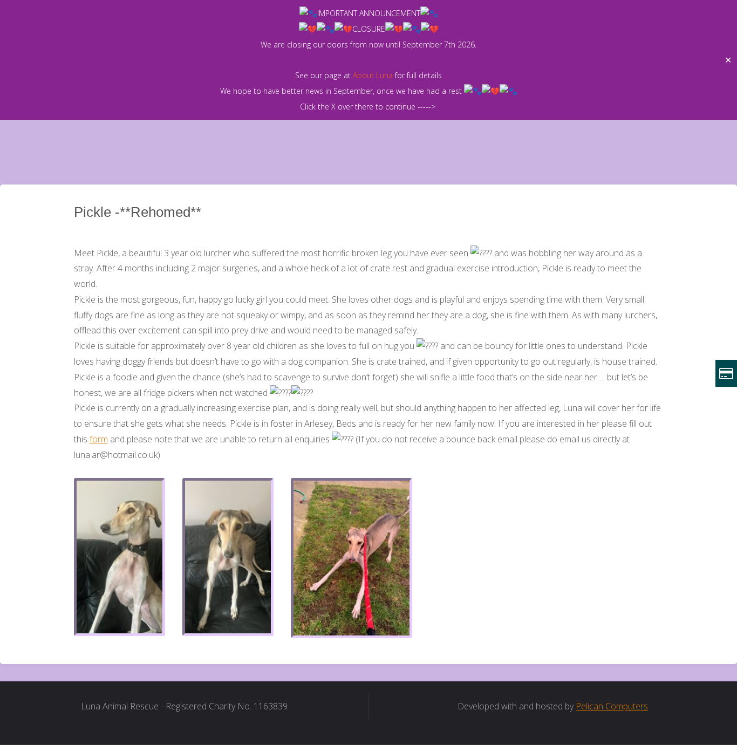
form (99, 439)
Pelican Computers (612, 706)
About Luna (373, 75)
